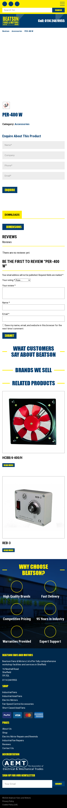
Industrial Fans (9, 692)
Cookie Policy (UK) (10, 805)
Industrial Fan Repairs (13, 740)
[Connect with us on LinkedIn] (17, 4)
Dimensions (14, 227)
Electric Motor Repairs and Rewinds (20, 736)
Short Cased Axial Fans (13, 708)
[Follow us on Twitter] (11, 4)
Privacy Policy (8, 801)
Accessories (22, 124)
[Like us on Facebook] (4, 4)
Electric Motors (10, 700)
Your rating (8, 280)
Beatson (10, 20)
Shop (4, 732)
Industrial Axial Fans (12, 696)
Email (5, 314)
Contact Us (8, 748)
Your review (9, 285)
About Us (7, 729)
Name (6, 302)
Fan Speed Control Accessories (18, 704)
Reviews (6, 744)
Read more (8, 465)
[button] (62, 4)
